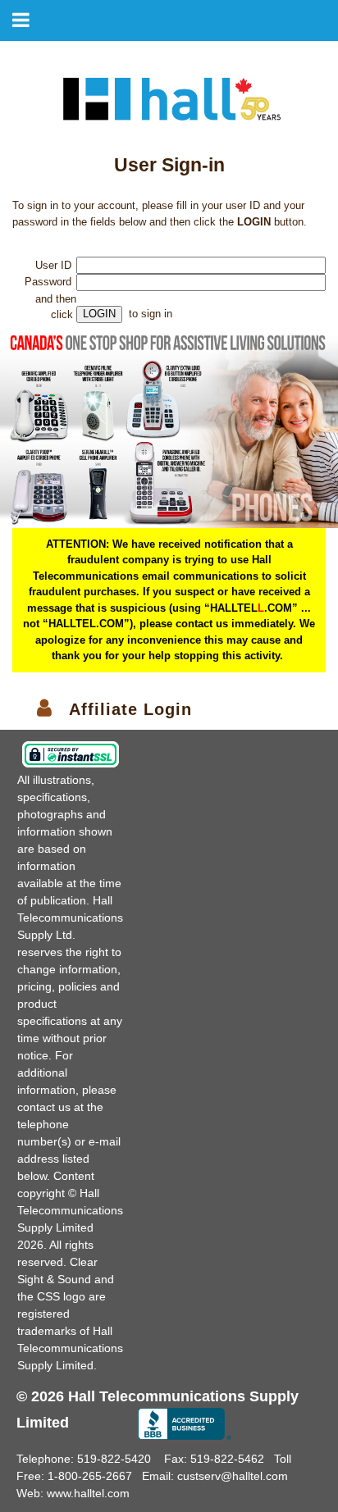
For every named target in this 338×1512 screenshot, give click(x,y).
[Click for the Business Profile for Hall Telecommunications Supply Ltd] (184, 1424)
